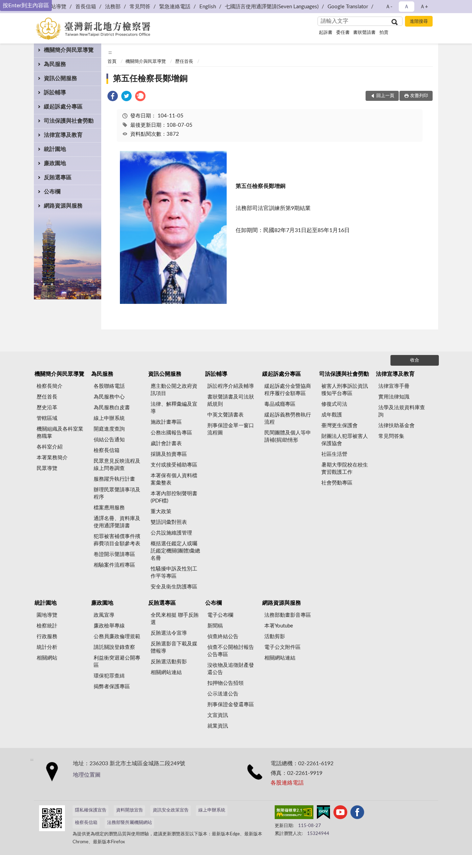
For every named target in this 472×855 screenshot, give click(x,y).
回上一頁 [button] (385, 96)
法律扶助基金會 (396, 425)
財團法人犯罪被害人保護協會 (344, 440)
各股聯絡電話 (109, 386)
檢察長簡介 (50, 386)
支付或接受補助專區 (174, 465)
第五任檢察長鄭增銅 (150, 79)
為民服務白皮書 (112, 407)
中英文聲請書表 (225, 414)
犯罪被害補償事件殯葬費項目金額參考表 (117, 540)
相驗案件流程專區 (114, 565)
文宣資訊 (217, 715)
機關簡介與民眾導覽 (69, 50)
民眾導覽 (47, 468)
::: (110, 52)
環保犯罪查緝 (109, 676)
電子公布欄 (220, 615)
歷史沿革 (47, 407)
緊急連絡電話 (174, 6)
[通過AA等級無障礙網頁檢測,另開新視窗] (294, 813)
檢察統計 (47, 625)
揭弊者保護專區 (112, 686)
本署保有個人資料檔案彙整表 (174, 479)
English (207, 6)
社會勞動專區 (336, 483)
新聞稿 (215, 625)
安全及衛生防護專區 (174, 586)
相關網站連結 (166, 672)
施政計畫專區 (166, 422)
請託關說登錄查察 (114, 647)
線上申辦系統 (109, 418)
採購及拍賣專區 (169, 454)
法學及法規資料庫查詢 (401, 411)
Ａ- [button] (389, 6)
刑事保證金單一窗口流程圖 (230, 429)
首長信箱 (85, 6)
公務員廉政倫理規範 (117, 636)
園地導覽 (47, 615)
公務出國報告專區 (171, 432)
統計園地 (55, 149)
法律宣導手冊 (393, 386)
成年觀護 (331, 414)
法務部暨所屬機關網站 (129, 822)
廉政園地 (55, 163)
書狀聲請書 (364, 32)
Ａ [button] (406, 6)
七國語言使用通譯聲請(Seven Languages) (272, 6)
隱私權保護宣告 (90, 810)
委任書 (343, 32)
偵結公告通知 (109, 439)
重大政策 (161, 511)
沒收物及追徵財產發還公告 (230, 669)
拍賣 (383, 32)
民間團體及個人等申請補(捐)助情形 (287, 436)
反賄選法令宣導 (169, 633)
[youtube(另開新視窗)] (340, 813)
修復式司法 (334, 404)
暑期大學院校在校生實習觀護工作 (344, 468)
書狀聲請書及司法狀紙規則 (230, 400)
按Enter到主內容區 (26, 5)
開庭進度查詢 (109, 429)
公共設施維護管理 (171, 533)
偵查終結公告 (222, 636)
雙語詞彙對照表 (169, 522)
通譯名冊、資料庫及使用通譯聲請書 (117, 522)
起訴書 (325, 32)
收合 (414, 360)
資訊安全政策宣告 (171, 810)
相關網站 (47, 658)
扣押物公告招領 (225, 683)
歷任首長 (184, 61)
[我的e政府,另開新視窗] (323, 813)
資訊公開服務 (60, 78)
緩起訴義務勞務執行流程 (287, 418)
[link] (112, 97)
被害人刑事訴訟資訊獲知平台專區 (344, 390)
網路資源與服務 (63, 206)
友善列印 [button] (419, 96)
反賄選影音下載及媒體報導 (174, 647)
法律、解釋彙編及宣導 (174, 408)
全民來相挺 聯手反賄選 (175, 619)
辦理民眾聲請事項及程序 (117, 493)
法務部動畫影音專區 (287, 615)
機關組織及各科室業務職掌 (60, 432)
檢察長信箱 (107, 450)
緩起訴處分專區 (63, 106)
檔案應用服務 (109, 507)
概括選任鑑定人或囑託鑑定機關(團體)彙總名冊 (175, 551)
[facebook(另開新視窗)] (357, 813)
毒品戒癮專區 (279, 404)
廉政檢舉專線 (109, 625)
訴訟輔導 (55, 92)
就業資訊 (217, 726)
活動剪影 (274, 636)
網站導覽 (56, 6)
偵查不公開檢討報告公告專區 (230, 651)
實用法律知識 (393, 397)
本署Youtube (278, 625)
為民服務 (55, 64)
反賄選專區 (58, 177)
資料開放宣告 (129, 810)
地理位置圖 (87, 775)
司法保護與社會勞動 (69, 121)
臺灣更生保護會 (339, 425)
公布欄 (52, 191)
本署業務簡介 (52, 457)
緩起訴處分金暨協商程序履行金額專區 (287, 390)
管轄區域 (47, 418)
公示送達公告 (222, 694)
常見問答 (140, 6)
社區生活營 (334, 454)
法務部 (113, 6)
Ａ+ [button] (424, 6)
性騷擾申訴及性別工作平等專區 (174, 572)
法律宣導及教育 (63, 135)
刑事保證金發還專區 (230, 704)
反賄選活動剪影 (169, 661)
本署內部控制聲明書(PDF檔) (174, 497)
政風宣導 (104, 615)
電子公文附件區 (282, 647)
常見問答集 (391, 436)
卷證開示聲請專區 (114, 554)
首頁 (111, 61)
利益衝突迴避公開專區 (117, 661)
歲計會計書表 (166, 443)
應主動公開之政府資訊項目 (174, 390)
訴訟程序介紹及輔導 (230, 386)
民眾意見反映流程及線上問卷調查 (117, 465)
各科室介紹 (50, 447)
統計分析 (47, 647)
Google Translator (348, 6)
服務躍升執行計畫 (114, 479)
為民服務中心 (109, 397)
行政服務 (47, 636)
